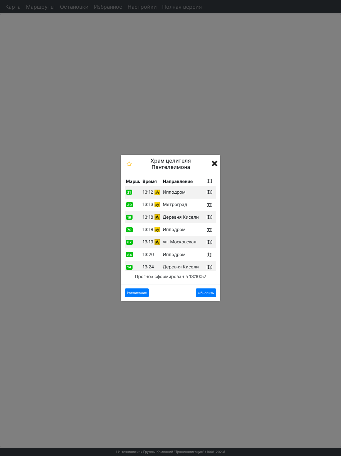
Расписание (137, 293)
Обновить (206, 293)
